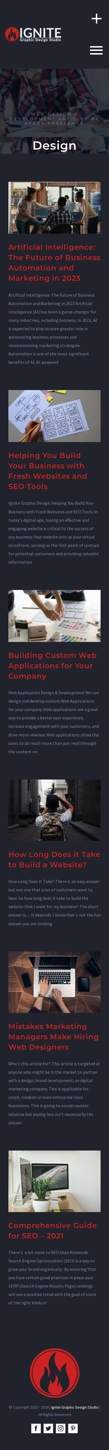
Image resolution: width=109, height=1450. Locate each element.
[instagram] (60, 1428)
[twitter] (48, 1428)
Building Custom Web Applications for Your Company (52, 666)
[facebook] (36, 1428)
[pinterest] (73, 1428)
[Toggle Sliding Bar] (93, 18)
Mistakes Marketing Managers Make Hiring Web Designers (53, 1037)
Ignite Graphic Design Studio (74, 1407)
